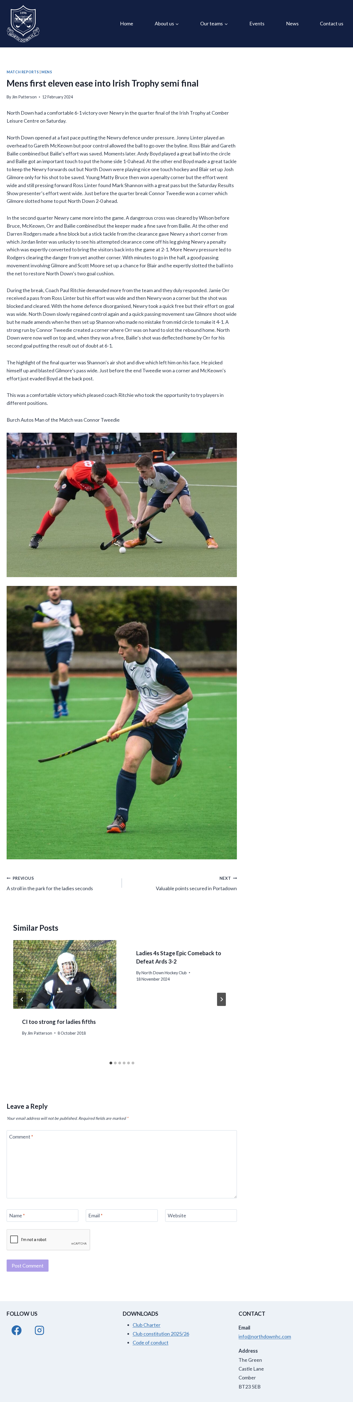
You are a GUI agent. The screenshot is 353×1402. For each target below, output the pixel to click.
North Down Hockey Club (164, 972)
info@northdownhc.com (265, 1336)
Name (17, 1216)
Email (95, 1216)
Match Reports (23, 72)
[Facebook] (16, 1330)
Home (126, 23)
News (292, 23)
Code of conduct (151, 1342)
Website (177, 1216)
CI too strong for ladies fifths (59, 1021)
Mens (46, 72)
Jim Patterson (24, 97)
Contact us (331, 23)
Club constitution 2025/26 (161, 1334)
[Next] (221, 999)
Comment (21, 1137)
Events (256, 23)
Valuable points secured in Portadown (196, 883)
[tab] (110, 1063)
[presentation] (64, 974)
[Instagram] (39, 1330)
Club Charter (147, 1325)
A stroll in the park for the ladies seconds (50, 883)
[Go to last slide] (22, 999)
